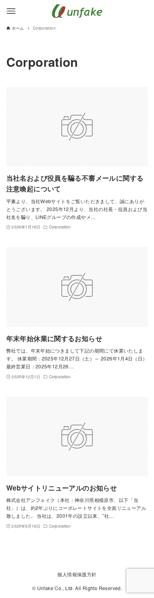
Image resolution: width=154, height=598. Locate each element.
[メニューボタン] (11, 11)
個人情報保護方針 (76, 574)
